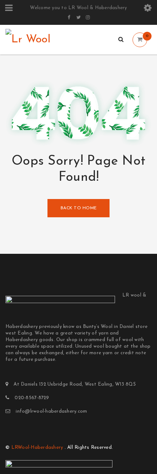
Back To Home (78, 208)
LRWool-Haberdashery (37, 447)
